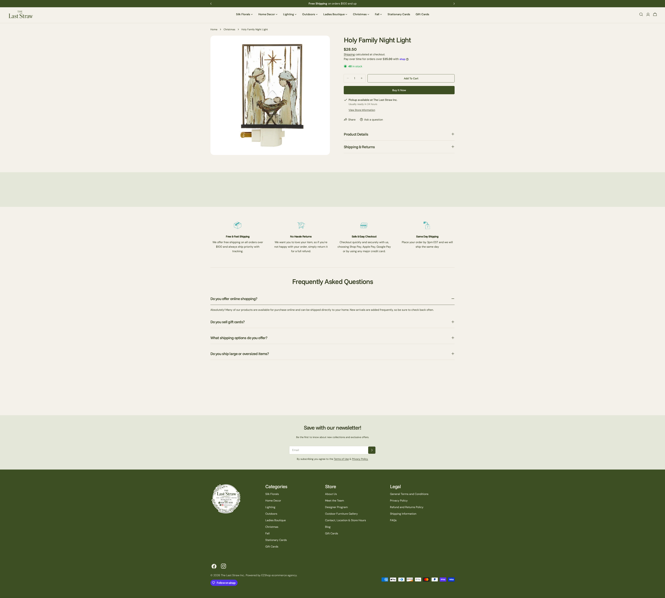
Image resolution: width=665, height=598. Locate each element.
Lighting (270, 507)
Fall (267, 533)
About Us (331, 494)
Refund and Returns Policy (406, 507)
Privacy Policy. (360, 459)
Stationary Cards (276, 540)
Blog (328, 527)
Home (213, 29)
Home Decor (273, 500)
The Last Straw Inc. (233, 575)
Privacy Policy (399, 500)
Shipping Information (403, 514)
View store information (362, 109)
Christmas (229, 29)
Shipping (349, 54)
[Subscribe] (371, 450)
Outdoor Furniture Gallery (341, 514)
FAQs (393, 520)
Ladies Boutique (275, 520)
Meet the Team (334, 500)
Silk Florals (272, 494)
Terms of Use (341, 459)
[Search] (641, 14)
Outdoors (271, 514)
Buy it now (399, 90)
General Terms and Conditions (409, 494)
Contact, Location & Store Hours (345, 520)
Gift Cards (271, 546)
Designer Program (336, 507)
